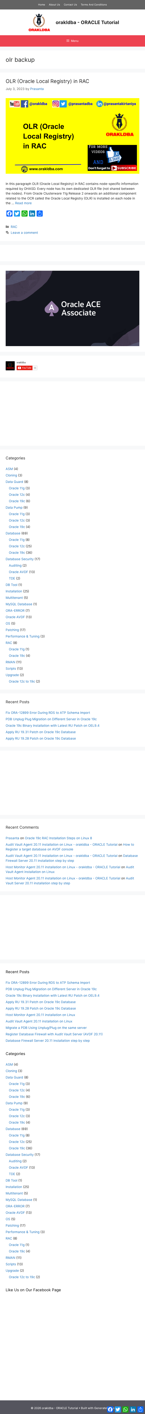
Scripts (11, 668)
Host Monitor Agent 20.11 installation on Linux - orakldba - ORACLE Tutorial (63, 867)
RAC (14, 227)
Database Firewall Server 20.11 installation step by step (48, 1041)
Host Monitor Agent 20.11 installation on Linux (40, 1015)
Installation (14, 591)
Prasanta (12, 838)
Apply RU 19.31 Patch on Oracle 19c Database (41, 732)
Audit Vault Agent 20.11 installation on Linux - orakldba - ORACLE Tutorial (61, 844)
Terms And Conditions (94, 4)
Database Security (20, 559)
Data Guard (14, 482)
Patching (12, 630)
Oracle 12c (17, 495)
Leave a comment (24, 233)
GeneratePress (104, 1408)
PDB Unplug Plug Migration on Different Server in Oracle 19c (51, 719)
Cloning (11, 475)
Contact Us (70, 4)
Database (13, 533)
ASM (9, 469)
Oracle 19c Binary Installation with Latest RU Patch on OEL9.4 (52, 725)
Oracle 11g (17, 488)
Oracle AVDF (18, 572)
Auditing (15, 565)
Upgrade (12, 675)
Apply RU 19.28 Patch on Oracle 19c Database (41, 738)
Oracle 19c (17, 501)
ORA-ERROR (15, 610)
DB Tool (11, 585)
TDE (12, 578)
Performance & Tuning (22, 636)
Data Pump (14, 507)
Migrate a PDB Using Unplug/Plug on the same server (46, 1028)
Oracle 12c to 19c (22, 681)
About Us (54, 4)
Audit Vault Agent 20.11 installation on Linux (39, 1021)
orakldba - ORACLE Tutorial (87, 22)
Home (41, 4)
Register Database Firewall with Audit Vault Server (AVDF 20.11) (54, 1034)
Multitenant (14, 598)
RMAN (10, 662)
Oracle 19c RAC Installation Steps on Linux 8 (58, 838)
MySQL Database (19, 604)
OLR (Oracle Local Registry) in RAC (47, 81)
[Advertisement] (72, 413)
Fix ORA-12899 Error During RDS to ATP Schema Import (48, 713)
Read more (23, 203)
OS (8, 623)
